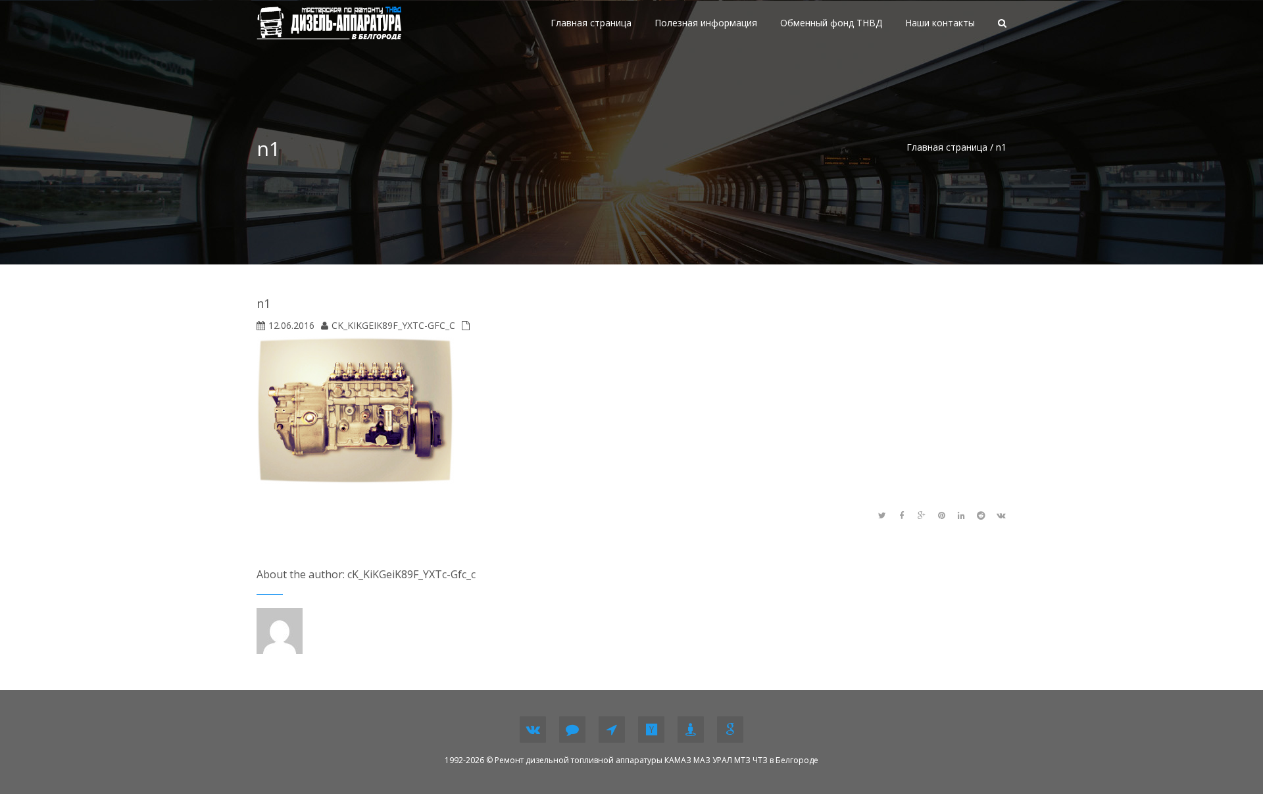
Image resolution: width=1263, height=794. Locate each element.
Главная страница (946, 147)
